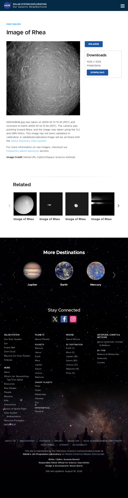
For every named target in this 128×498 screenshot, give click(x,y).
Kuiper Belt (9, 348)
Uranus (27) (72, 365)
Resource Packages (14, 421)
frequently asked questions (22, 151)
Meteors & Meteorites (108, 354)
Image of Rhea (24, 219)
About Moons (73, 339)
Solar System (11, 335)
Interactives (10, 405)
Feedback (44, 441)
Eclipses (8, 360)
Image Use (73, 441)
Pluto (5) (70, 373)
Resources (9, 384)
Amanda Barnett (72, 460)
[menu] (122, 6)
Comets (101, 363)
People (7, 392)
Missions (8, 396)
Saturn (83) (71, 361)
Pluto (37, 386)
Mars (37, 361)
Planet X (39, 411)
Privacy (59, 441)
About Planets (42, 339)
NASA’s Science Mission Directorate (84, 454)
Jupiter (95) (72, 356)
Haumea (39, 398)
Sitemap (63, 445)
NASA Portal (48, 445)
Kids (6, 400)
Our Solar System (13, 339)
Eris (37, 403)
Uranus (38, 373)
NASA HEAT (10, 425)
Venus (38, 352)
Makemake (40, 394)
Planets (39, 335)
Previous (9, 206)
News (7, 372)
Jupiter (32, 284)
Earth (64, 284)
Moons (70, 335)
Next (118, 206)
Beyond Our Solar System (17, 356)
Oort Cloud (9, 352)
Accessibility (80, 445)
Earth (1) (70, 348)
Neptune (39, 377)
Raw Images (13, 24)
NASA (8, 5)
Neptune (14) (72, 369)
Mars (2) (70, 352)
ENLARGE (94, 44)
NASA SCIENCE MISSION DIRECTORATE (103, 441)
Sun (6, 343)
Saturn (38, 369)
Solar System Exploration (30, 3)
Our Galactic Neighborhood (30, 7)
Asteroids (102, 358)
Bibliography (27, 441)
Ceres (38, 390)
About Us (10, 441)
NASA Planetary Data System (28, 141)
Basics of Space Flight (15, 409)
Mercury (95, 284)
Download (97, 72)
